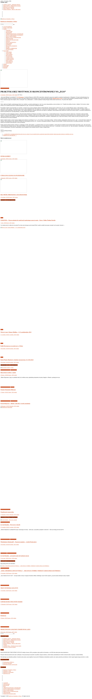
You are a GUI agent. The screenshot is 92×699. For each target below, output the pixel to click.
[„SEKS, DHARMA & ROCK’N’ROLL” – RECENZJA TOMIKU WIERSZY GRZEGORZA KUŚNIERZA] (25, 660)
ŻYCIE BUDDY (9, 49)
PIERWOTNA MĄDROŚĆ (10, 135)
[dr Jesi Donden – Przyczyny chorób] (9, 614)
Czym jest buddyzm (7, 26)
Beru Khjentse (9, 55)
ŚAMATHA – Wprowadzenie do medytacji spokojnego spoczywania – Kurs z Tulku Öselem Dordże (28, 220)
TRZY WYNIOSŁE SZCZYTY (9, 682)
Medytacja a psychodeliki (8, 7)
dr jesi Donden (4, 647)
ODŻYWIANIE (9, 38)
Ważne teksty (6, 65)
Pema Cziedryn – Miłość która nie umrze (12, 5)
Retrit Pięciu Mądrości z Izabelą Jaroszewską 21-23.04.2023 (17, 454)
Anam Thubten (9, 54)
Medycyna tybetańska (5, 616)
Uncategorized (14, 464)
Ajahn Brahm (9, 52)
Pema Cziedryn (9, 60)
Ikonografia (5, 66)
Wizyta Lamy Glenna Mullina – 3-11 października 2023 (16, 332)
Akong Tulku (9, 53)
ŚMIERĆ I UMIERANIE (11, 48)
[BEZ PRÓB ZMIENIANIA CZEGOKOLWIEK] (14, 192)
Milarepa (12, 481)
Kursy (2, 217)
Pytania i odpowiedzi (7, 27)
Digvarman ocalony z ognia (8, 467)
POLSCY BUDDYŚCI (11, 42)
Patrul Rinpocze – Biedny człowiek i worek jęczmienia (15, 498)
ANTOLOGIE (9, 31)
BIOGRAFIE (9, 32)
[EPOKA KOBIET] (14, 153)
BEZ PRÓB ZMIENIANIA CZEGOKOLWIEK (14, 194)
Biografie (5, 67)
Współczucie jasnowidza (7, 606)
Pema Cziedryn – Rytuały (8, 8)
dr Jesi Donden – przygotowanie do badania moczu (15, 650)
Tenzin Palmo (9, 62)
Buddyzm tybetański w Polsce (9, 21)
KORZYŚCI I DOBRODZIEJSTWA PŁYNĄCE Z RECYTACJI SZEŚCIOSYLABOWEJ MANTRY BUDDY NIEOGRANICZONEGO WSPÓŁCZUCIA (38, 134)
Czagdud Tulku (9, 56)
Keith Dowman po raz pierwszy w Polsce (12, 440)
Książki (4, 29)
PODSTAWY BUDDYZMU (12, 39)
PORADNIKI (9, 43)
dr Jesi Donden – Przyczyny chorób (10, 619)
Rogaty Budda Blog (5, 88)
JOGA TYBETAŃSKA (11, 36)
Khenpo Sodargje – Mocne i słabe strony (12, 9)
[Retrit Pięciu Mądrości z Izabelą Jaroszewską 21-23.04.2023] (5, 449)
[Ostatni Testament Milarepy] (5, 479)
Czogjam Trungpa (10, 58)
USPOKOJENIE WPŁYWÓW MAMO (11, 696)
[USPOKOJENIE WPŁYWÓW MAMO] (5, 691)
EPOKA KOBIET (6, 156)
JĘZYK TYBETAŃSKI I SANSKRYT (14, 35)
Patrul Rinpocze (14, 495)
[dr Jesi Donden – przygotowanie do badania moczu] (5, 645)
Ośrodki (5, 64)
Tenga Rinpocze (9, 61)
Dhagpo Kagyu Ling (57, 98)
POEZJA (8, 41)
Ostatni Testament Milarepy (8, 484)
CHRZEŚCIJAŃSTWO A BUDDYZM (14, 33)
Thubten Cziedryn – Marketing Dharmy (11, 4)
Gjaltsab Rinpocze (10, 59)
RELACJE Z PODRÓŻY (11, 46)
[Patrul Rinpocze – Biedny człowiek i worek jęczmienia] (5, 493)
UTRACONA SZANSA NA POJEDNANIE (12, 175)
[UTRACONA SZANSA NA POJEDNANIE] (14, 172)
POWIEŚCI (8, 44)
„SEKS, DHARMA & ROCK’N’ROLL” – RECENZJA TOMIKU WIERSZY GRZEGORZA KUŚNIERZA (30, 665)
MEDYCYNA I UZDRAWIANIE (13, 37)
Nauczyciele (5, 50)
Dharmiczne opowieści (5, 464)
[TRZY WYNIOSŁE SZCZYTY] (5, 677)
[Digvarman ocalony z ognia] (7, 462)
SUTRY (7, 47)
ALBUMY (8, 30)
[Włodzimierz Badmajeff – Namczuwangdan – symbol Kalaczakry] (5, 631)
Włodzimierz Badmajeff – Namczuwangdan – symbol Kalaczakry (19, 636)
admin (16, 94)
